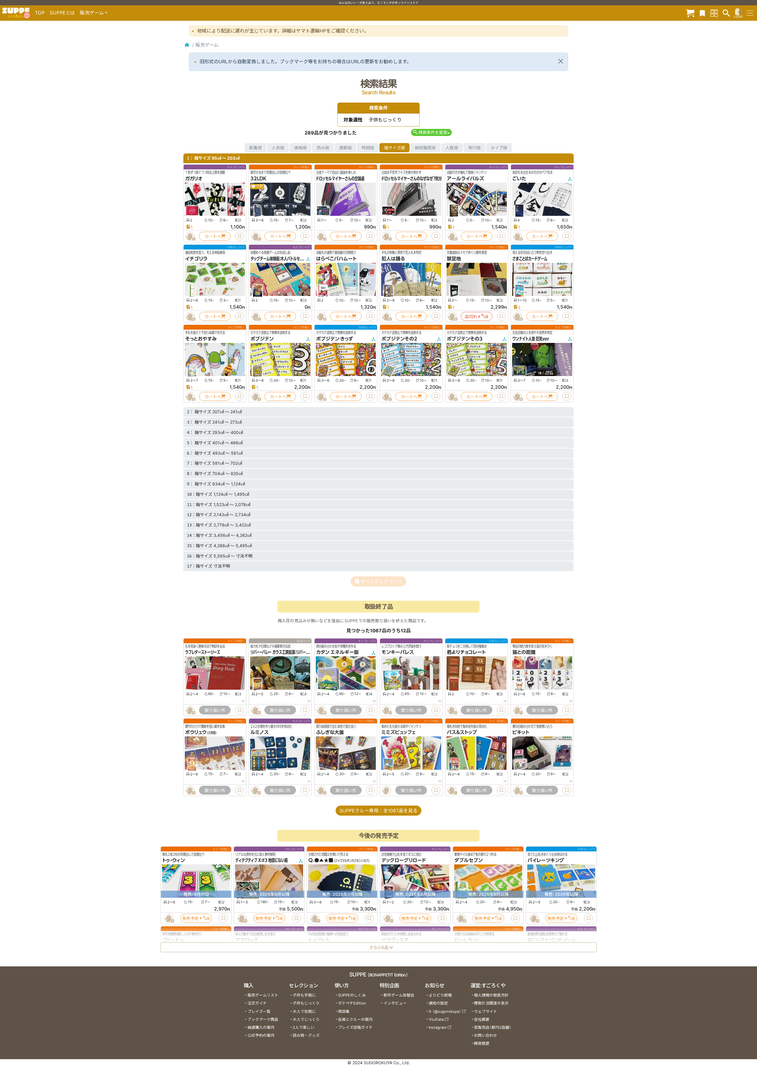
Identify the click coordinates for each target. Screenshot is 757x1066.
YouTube (436, 1019)
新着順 (255, 147)
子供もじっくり (306, 1003)
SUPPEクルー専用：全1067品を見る (378, 811)
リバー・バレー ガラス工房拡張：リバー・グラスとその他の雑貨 (295, 652)
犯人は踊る (393, 258)
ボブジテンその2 (399, 338)
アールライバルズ (465, 178)
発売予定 (190, 918)
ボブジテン (262, 338)
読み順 (323, 147)
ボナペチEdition (352, 1003)
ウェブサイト (485, 1011)
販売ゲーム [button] (92, 13)
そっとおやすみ (201, 338)
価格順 (300, 147)
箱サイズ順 (394, 147)
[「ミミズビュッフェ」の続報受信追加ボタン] (386, 790)
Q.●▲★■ (320, 860)
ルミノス (259, 732)
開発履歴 (481, 1043)
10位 (259, 186)
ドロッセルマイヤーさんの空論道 (340, 178)
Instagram (438, 1027)
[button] (431, 132)
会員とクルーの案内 (355, 1019)
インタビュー (395, 1003)
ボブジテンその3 (465, 338)
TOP (40, 13)
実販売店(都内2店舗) (492, 1027)
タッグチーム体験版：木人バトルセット (278, 258)
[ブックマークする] (239, 236)
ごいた (519, 178)
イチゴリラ (196, 258)
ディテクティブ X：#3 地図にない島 (261, 860)
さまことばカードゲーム (529, 258)
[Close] (561, 61)
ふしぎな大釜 (330, 732)
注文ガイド (257, 1003)
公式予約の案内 (261, 1035)
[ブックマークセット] (702, 13)
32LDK (258, 178)
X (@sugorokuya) (445, 1011)
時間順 (368, 147)
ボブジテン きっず (334, 338)
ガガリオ (193, 178)
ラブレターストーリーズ (202, 652)
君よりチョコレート (466, 652)
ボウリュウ (195, 732)
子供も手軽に (304, 995)
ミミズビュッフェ (398, 732)
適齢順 (345, 147)
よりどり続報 (440, 995)
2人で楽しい (303, 1027)
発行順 (474, 147)
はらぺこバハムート (336, 258)
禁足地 (454, 258)
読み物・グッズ (306, 1035)
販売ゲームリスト (263, 995)
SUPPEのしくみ (352, 995)
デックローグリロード (403, 860)
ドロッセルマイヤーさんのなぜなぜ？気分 (411, 178)
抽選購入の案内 (261, 1027)
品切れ (471, 316)
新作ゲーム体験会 (399, 995)
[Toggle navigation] (750, 13)
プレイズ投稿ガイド (355, 1027)
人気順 (278, 147)
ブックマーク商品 (263, 1019)
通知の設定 (438, 1003)
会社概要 (481, 1019)
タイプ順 (499, 147)
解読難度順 (425, 147)
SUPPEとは (62, 13)
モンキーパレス (397, 652)
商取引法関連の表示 (491, 1003)
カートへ (213, 236)
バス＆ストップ (462, 732)
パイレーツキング (546, 860)
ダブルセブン (468, 860)
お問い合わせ (485, 1035)
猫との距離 (524, 652)
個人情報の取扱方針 (491, 995)
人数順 (452, 147)
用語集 (344, 1011)
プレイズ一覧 (259, 1011)
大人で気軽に (304, 1011)
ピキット (520, 732)
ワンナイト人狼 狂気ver (530, 338)
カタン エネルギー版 (337, 652)
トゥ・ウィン (173, 860)
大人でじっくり (306, 1019)
